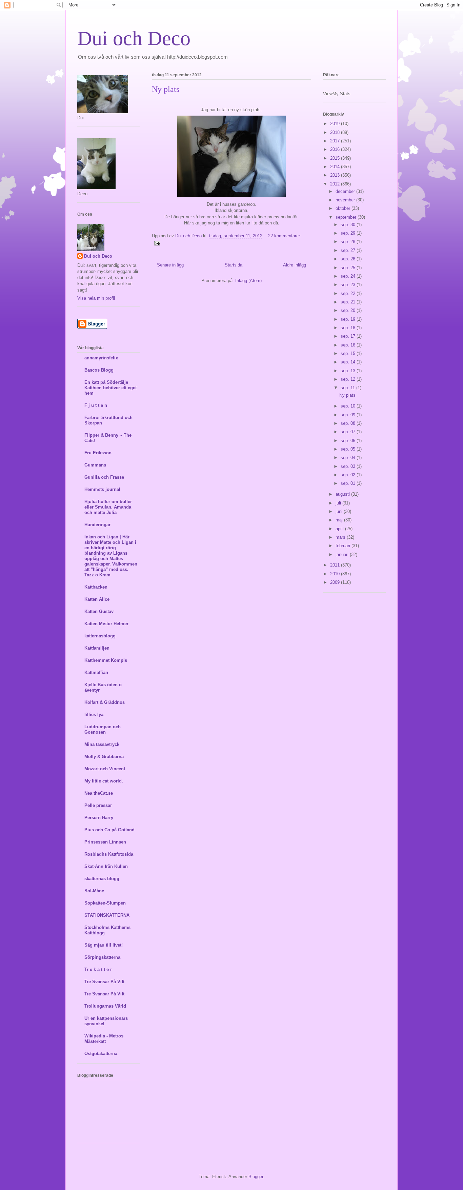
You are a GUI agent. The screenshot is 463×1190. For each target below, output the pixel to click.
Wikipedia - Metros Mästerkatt (103, 1038)
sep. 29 (349, 233)
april (340, 528)
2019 (335, 123)
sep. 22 (349, 293)
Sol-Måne (94, 890)
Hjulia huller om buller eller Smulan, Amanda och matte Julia (108, 507)
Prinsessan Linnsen (105, 842)
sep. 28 (349, 241)
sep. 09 (349, 414)
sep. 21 (349, 301)
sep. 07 (349, 431)
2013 (335, 175)
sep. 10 (349, 406)
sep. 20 (349, 310)
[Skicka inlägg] (157, 242)
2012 (335, 183)
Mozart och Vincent (104, 768)
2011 (335, 565)
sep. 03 (349, 466)
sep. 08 (349, 423)
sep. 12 (349, 379)
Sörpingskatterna (102, 957)
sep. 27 (349, 250)
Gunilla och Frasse (104, 477)
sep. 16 (349, 345)
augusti (343, 494)
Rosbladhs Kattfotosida (108, 854)
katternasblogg (100, 635)
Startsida (233, 264)
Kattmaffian (96, 672)
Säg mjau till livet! (103, 945)
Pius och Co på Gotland (109, 829)
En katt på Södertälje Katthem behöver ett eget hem (110, 388)
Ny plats (165, 89)
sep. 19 (349, 319)
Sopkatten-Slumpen (105, 903)
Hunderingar (97, 524)
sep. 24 (349, 276)
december (346, 191)
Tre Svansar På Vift (104, 981)
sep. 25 (349, 267)
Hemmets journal (102, 489)
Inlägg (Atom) (248, 280)
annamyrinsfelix (101, 357)
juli (339, 502)
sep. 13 (349, 370)
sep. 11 (348, 387)
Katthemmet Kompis (105, 660)
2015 (335, 158)
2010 (335, 573)
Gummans (95, 465)
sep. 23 (349, 284)
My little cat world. (103, 781)
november (346, 199)
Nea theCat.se (98, 793)
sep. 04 (349, 457)
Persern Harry (98, 817)
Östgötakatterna (100, 1053)
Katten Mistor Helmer (106, 623)
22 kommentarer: (284, 235)
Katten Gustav (99, 611)
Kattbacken (95, 587)
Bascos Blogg (99, 370)
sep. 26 (349, 258)
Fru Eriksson (98, 452)
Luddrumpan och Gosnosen (102, 729)
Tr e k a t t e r (98, 969)
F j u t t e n (95, 405)
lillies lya (93, 714)
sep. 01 (349, 483)
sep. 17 (349, 336)
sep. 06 (349, 440)
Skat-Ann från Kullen (106, 866)
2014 (335, 166)
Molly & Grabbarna (104, 756)
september (347, 217)
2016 (335, 149)
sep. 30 (349, 224)
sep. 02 (349, 474)
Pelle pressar (98, 805)
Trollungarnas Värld (105, 1006)
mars (341, 537)
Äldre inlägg (294, 264)
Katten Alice (96, 599)
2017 (335, 140)
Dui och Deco (133, 38)
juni (340, 511)
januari (343, 554)
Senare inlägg (170, 264)
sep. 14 (349, 361)
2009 (335, 582)
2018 (335, 132)
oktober (343, 208)
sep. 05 (349, 449)
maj (340, 519)
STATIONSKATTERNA (106, 915)
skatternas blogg (101, 878)
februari (343, 545)
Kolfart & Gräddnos (104, 702)
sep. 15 (349, 353)
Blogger (255, 1176)
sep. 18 (349, 327)
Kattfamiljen (96, 648)
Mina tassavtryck (101, 744)
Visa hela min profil (96, 298)
